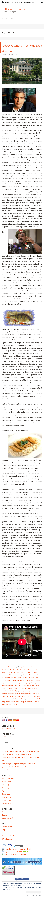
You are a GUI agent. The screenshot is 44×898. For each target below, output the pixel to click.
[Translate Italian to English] (3, 726)
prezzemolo (28, 699)
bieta (30, 680)
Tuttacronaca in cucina (15, 9)
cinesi (36, 683)
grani (38, 688)
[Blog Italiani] (7, 857)
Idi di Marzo (27, 691)
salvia (7, 704)
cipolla (4, 685)
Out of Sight (14, 696)
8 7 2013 (8, 677)
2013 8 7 (27, 672)
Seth (38, 704)
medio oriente (17, 693)
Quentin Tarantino (15, 702)
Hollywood (6, 691)
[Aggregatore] (18, 852)
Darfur (14, 685)
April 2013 (5, 796)
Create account (7, 832)
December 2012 (7, 809)
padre (21, 696)
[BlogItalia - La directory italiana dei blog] (17, 854)
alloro (22, 677)
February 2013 (7, 802)
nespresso (25, 693)
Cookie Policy (7, 889)
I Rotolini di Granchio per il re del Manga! (16, 760)
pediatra (26, 696)
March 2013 (6, 799)
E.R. (33, 685)
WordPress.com (8, 844)
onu (8, 696)
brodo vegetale (7, 683)
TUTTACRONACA (8, 734)
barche (19, 680)
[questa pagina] (17, 857)
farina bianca (14, 688)
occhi (31, 693)
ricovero (35, 702)
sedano (34, 704)
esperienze (5, 688)
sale (3, 704)
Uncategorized (7, 823)
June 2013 (5, 790)
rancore (28, 702)
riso (39, 702)
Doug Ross (28, 685)
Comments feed (8, 841)
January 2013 (6, 805)
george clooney (31, 688)
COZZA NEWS (7, 742)
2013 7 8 (21, 672)
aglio (17, 677)
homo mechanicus (16, 691)
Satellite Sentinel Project (17, 704)
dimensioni (20, 685)
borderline (36, 680)
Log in (4, 835)
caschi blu (25, 683)
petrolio (10, 699)
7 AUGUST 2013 (25, 675)
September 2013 (8, 784)
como (9, 685)
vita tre (37, 707)
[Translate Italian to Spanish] (14, 726)
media (10, 693)
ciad (32, 683)
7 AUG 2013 (15, 675)
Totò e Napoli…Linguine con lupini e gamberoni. (19, 769)
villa (32, 707)
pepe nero (32, 696)
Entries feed (6, 838)
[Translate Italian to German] (10, 726)
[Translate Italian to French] (7, 726)
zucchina (5, 710)
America (27, 677)
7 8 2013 (32, 672)
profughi (36, 699)
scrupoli (28, 704)
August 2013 (6, 787)
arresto (14, 680)
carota (19, 683)
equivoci (38, 685)
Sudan (8, 707)
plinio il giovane (18, 699)
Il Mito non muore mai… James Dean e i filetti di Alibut (21, 756)
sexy (3, 707)
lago (37, 691)
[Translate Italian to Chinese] (17, 726)
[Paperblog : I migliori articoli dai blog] (8, 852)
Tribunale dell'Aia (16, 707)
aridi (9, 680)
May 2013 (5, 793)
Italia (33, 691)
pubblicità (5, 702)
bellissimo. (25, 680)
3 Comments (13, 710)
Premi (4, 820)
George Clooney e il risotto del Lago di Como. (21, 50)
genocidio (22, 688)
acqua (13, 677)
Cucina (10, 672)
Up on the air (26, 707)
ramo (23, 702)
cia (29, 683)
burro (14, 683)
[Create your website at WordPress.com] (22, 2)
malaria (4, 693)
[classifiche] (22, 870)
